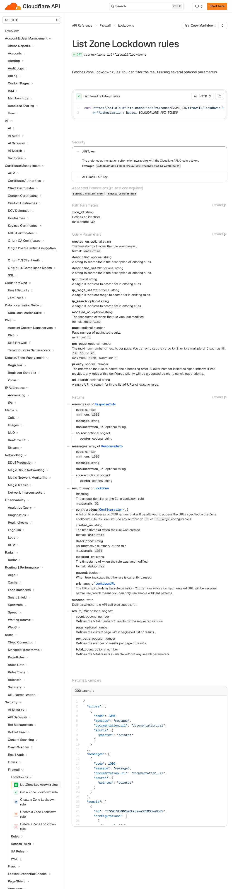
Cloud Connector (20, 642)
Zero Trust (15, 298)
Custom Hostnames (22, 203)
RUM (11, 545)
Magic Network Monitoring (28, 477)
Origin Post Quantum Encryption (32, 248)
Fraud (12, 866)
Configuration (110, 509)
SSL (11, 275)
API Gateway (17, 717)
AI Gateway (16, 143)
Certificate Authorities (24, 181)
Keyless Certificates (23, 226)
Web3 (12, 627)
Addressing (16, 395)
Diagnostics (17, 515)
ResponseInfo (105, 404)
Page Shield (16, 881)
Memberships (18, 98)
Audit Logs (16, 68)
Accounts (15, 53)
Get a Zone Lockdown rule (39, 792)
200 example (84, 691)
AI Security (16, 710)
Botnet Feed (17, 732)
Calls (11, 418)
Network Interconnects (25, 492)
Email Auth (16, 755)
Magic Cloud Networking (26, 470)
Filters (12, 762)
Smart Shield (17, 597)
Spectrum (15, 605)
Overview (12, 31)
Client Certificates (21, 188)
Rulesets (14, 680)
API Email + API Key (95, 177)
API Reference (82, 25)
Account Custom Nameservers (30, 328)
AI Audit (14, 136)
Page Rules (16, 657)
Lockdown (101, 488)
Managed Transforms (23, 650)
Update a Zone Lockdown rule (38, 814)
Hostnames (16, 218)
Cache (12, 582)
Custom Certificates (23, 196)
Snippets (15, 687)
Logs (11, 537)
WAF (14, 859)
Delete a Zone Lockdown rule (38, 826)
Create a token (188, 161)
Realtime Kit (17, 440)
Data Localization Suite (25, 313)
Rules (15, 836)
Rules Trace (16, 672)
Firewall (14, 770)
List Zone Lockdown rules (39, 785)
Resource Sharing (21, 106)
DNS (11, 335)
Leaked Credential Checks (27, 874)
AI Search (15, 151)
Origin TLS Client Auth (24, 260)
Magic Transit (18, 485)
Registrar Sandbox (22, 373)
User (11, 113)
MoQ (11, 433)
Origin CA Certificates (24, 241)
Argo (11, 575)
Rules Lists (16, 665)
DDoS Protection (20, 463)
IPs (10, 403)
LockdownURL (105, 583)
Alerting (14, 61)
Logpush (14, 530)
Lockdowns (19, 777)
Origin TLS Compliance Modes (30, 268)
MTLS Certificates (21, 233)
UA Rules (17, 851)
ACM (11, 173)
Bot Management (20, 725)
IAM (11, 91)
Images (13, 425)
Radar (12, 560)
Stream (13, 448)
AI (9, 128)
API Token (89, 151)
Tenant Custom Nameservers (29, 350)
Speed (12, 612)
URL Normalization (21, 695)
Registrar (15, 365)
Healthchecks (18, 522)
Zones (12, 380)
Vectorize (15, 158)
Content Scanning (21, 740)
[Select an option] (199, 6)
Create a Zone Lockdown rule (38, 802)
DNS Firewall (17, 343)
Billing (12, 76)
